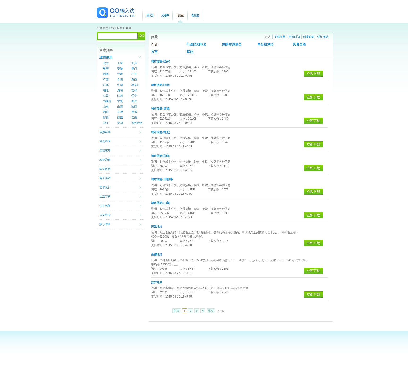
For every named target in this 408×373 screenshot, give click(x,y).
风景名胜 (299, 44)
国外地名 (137, 123)
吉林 (134, 90)
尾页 (211, 310)
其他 (190, 52)
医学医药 (105, 169)
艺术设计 (105, 187)
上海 (120, 63)
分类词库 (102, 28)
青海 (134, 101)
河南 (120, 85)
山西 (120, 106)
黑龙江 (135, 85)
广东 (134, 74)
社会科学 (105, 141)
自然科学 (105, 132)
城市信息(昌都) (160, 108)
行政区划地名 (196, 44)
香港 (134, 112)
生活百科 (105, 196)
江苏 (106, 95)
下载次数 (279, 36)
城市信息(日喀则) (162, 179)
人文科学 (105, 215)
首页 (150, 15)
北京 (106, 63)
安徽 (120, 68)
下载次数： (215, 71)
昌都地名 (156, 254)
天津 (134, 63)
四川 (106, 112)
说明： (155, 67)
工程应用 (105, 150)
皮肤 (165, 15)
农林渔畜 (105, 159)
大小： (183, 71)
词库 (180, 15)
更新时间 (294, 36)
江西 (120, 95)
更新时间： (158, 75)
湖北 (106, 90)
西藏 (128, 28)
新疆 (106, 117)
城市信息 (117, 28)
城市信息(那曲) (160, 155)
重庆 (106, 68)
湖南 (120, 90)
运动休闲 (105, 205)
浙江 (106, 123)
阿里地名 (156, 226)
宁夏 (120, 101)
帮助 (195, 15)
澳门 (134, 68)
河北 (106, 85)
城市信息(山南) (160, 203)
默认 (268, 36)
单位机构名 (265, 44)
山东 (106, 106)
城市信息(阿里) (160, 85)
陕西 (134, 106)
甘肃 (120, 74)
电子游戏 (105, 178)
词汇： (155, 71)
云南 (134, 117)
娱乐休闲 (105, 224)
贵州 (120, 79)
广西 (106, 79)
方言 (154, 52)
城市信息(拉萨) (160, 61)
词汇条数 (323, 36)
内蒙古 (107, 101)
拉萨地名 (156, 282)
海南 (134, 79)
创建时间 (308, 36)
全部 (154, 44)
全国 (120, 123)
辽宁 (134, 95)
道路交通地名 (232, 44)
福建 (106, 74)
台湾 (120, 112)
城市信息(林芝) (160, 132)
